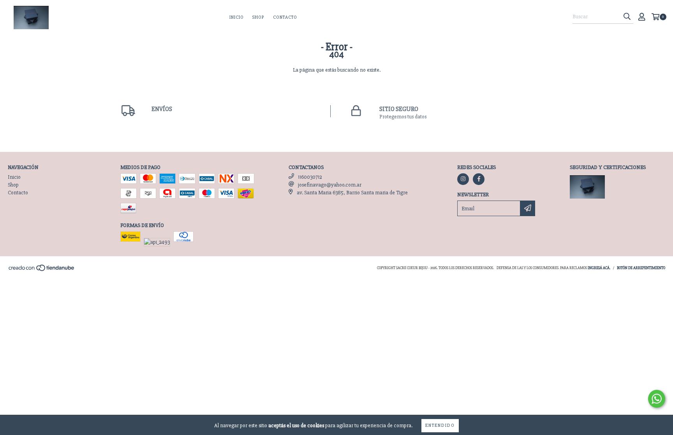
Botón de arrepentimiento (641, 268)
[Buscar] (627, 17)
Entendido (440, 425)
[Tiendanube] (42, 270)
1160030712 (310, 177)
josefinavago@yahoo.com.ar (329, 184)
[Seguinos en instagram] (463, 179)
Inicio (236, 17)
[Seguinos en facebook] (478, 179)
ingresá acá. (599, 268)
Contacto (285, 17)
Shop (258, 17)
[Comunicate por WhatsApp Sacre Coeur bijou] (656, 399)
